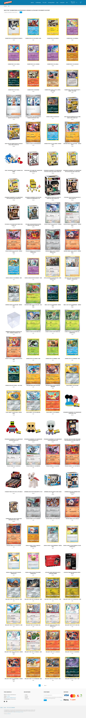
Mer (67, 2)
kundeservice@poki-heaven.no (11, 697)
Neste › (45, 685)
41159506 (8, 696)
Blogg (5, 707)
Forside (26, 694)
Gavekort (26, 697)
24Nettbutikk (9, 713)
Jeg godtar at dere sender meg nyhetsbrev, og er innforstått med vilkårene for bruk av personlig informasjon (53, 698)
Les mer (61, 700)
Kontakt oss (27, 698)
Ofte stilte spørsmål (11, 707)
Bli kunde (26, 696)
